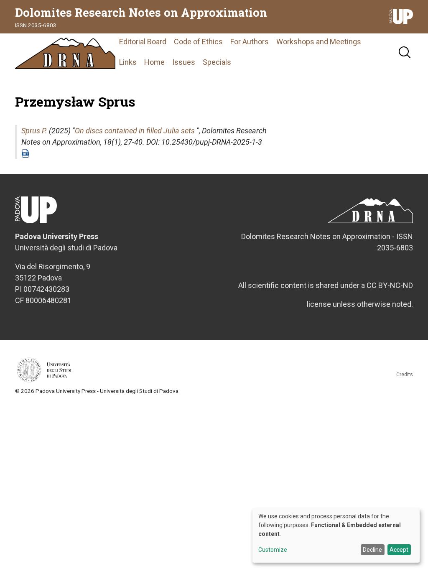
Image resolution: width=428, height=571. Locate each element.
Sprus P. (34, 130)
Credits (404, 374)
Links (128, 62)
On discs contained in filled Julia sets (135, 130)
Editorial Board (142, 41)
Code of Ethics (198, 41)
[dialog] (336, 535)
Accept (399, 549)
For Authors (249, 41)
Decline (372, 549)
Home (154, 62)
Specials (217, 62)
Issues (183, 62)
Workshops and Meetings (318, 41)
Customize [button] (272, 550)
